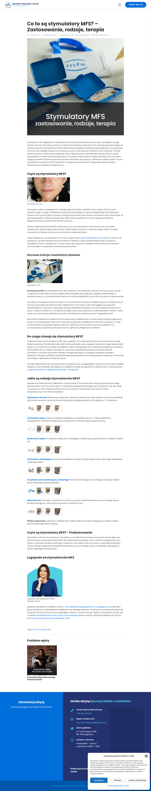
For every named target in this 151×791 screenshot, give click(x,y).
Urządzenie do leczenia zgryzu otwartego (48, 479)
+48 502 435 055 (84, 713)
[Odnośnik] (23, 5)
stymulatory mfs (44, 629)
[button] (146, 756)
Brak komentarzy (101, 35)
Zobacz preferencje (137, 780)
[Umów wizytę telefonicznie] (73, 710)
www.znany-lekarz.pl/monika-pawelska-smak (48, 618)
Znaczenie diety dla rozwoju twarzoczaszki (41, 678)
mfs (34, 629)
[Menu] (120, 5)
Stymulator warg (35, 418)
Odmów (117, 780)
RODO (127, 786)
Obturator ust (34, 500)
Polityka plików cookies (116, 786)
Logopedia (65, 35)
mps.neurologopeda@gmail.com (91, 722)
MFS (72, 35)
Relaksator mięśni (36, 438)
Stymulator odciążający (39, 459)
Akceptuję (98, 780)
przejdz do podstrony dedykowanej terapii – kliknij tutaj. (52, 369)
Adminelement (50, 35)
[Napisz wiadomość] (73, 719)
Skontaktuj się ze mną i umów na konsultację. (57, 615)
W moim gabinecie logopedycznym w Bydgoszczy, (86, 606)
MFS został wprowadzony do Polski (92, 238)
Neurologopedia (82, 35)
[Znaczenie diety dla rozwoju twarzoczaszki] (42, 646)
